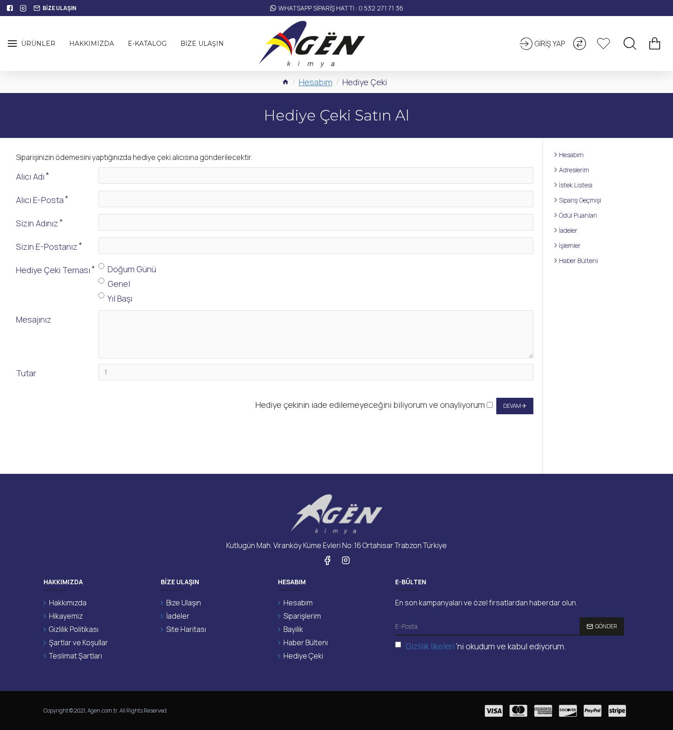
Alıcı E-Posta (40, 199)
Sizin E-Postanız (46, 246)
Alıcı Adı (30, 176)
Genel (119, 283)
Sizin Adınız (37, 223)
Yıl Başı (120, 298)
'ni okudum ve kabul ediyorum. (486, 646)
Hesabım (315, 82)
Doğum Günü (132, 268)
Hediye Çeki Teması (53, 269)
